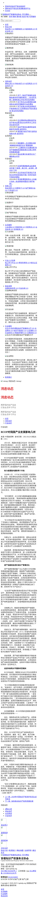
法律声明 (28, 850)
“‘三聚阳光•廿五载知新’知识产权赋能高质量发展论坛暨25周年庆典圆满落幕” (23, 150)
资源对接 (20, 227)
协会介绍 (8, 27)
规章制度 (20, 29)
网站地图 (20, 850)
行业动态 (8, 423)
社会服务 (8, 326)
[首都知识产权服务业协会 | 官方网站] (15, 14)
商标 (14, 16)
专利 (10, 16)
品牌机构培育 (11, 288)
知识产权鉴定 (20, 330)
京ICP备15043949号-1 (9, 871)
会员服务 (8, 225)
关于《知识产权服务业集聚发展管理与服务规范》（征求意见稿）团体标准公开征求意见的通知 (22, 97)
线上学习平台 (11, 263)
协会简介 (10, 29)
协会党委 (10, 188)
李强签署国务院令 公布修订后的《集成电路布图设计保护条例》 (23, 181)
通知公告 (10, 83)
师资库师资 (24, 263)
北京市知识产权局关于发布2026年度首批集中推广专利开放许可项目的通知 (22, 175)
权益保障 (8, 286)
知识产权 (25, 16)
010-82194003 (13, 877)
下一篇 (19, 801)
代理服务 (32, 16)
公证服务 (32, 330)
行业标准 (10, 333)
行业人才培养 (10, 260)
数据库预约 (21, 333)
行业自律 (23, 288)
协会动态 (20, 83)
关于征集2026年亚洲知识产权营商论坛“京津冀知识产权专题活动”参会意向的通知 (23, 108)
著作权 (19, 16)
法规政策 (32, 333)
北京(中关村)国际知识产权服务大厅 (19, 328)
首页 (6, 24)
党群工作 (8, 186)
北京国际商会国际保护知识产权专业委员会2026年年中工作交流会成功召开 (22, 122)
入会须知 (10, 227)
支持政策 (18, 229)
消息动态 (8, 81)
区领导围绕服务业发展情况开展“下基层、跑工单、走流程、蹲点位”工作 (23, 168)
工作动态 (13, 190)
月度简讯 (30, 227)
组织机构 (30, 29)
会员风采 (30, 83)
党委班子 (20, 188)
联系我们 (8, 377)
